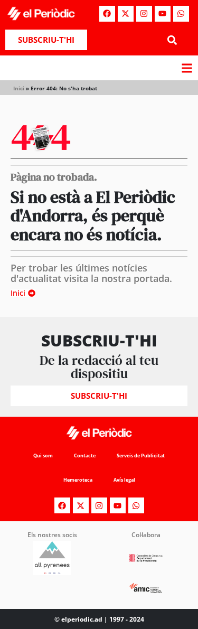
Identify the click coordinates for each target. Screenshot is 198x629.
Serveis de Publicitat (141, 455)
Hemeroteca (77, 479)
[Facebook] (107, 14)
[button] (172, 40)
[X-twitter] (126, 14)
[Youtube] (163, 14)
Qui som (43, 455)
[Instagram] (144, 14)
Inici (18, 88)
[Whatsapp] (181, 14)
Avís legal (124, 479)
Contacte (85, 455)
